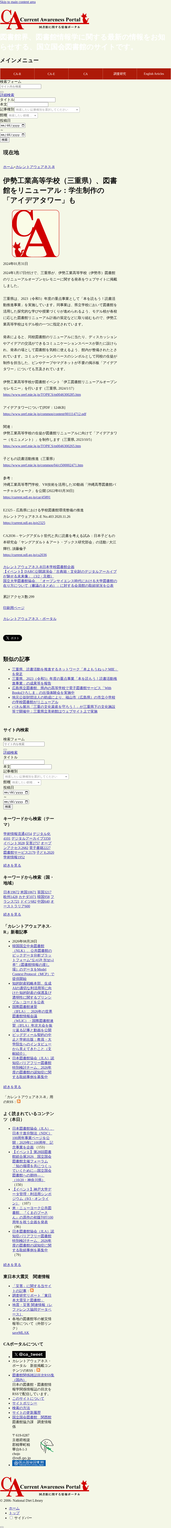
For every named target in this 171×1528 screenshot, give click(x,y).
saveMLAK (20, 1333)
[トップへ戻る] (2, 1527)
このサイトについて (28, 1398)
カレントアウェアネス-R (22, 567)
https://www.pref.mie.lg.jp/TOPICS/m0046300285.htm (42, 394)
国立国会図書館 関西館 (31, 1417)
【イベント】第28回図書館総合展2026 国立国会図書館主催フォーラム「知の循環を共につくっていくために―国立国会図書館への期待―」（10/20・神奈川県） (31, 1166)
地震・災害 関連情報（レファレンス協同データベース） (32, 1309)
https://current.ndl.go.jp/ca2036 (25, 555)
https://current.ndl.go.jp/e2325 (24, 523)
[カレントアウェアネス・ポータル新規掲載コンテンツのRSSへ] (38, 1370)
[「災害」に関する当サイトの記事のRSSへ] (32, 1291)
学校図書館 (58, 567)
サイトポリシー (24, 1403)
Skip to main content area (18, 2)
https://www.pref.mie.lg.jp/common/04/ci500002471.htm (43, 465)
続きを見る (12, 865)
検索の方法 (21, 1408)
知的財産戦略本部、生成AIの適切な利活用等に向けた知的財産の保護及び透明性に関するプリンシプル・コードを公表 (32, 992)
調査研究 (120, 73)
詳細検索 (7, 95)
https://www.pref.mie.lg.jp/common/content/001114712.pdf (44, 414)
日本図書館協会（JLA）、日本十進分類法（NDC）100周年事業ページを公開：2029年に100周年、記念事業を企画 (33, 1138)
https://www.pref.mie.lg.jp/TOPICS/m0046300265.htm (42, 446)
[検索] (2, 92)
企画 (70, 567)
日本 (45, 567)
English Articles (154, 73)
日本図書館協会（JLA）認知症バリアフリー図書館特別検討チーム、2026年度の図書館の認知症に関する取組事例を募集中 (33, 1067)
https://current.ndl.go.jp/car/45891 (27, 497)
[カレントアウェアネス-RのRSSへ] (18, 1102)
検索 (5, 139)
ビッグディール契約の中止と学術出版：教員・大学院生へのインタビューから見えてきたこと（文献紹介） (31, 1044)
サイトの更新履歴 (26, 1412)
